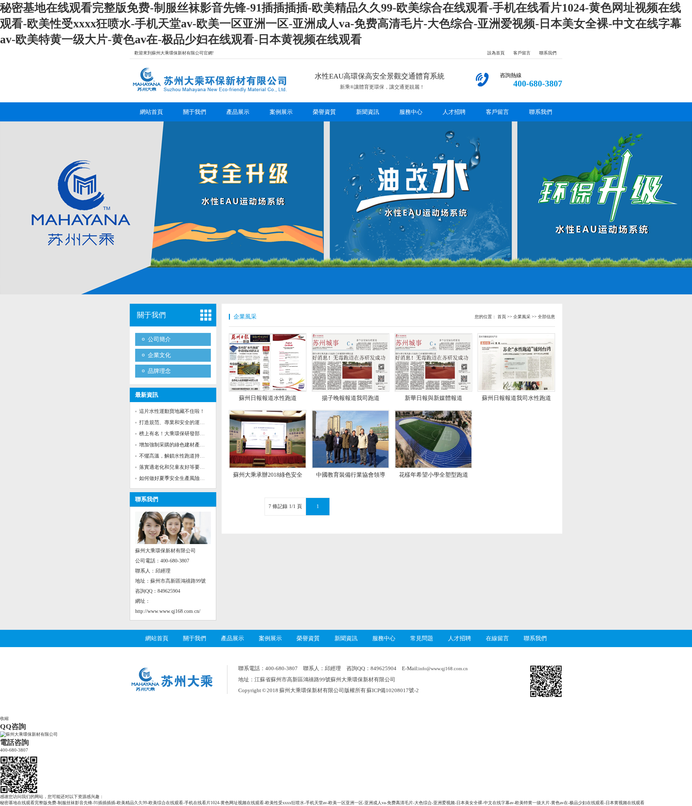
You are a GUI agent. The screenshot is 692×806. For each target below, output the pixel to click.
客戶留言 (522, 52)
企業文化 (159, 355)
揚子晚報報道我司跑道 (351, 398)
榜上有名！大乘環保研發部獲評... (176, 433)
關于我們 (194, 112)
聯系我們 (547, 52)
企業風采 (522, 316)
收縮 (4, 718)
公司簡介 (159, 339)
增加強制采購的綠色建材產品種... (176, 444)
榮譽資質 (324, 112)
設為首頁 (496, 52)
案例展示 (281, 112)
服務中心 (410, 112)
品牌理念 (159, 371)
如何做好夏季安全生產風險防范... (176, 478)
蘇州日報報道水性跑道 (268, 398)
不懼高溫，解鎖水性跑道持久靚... (176, 456)
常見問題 (421, 638)
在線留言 (497, 638)
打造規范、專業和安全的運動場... (176, 422)
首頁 (501, 316)
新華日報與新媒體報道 (433, 398)
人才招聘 (454, 112)
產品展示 (237, 112)
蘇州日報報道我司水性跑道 (516, 398)
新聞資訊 (367, 112)
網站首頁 (151, 112)
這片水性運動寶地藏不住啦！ (172, 411)
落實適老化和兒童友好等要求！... (176, 467)
